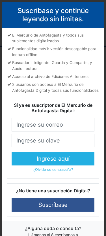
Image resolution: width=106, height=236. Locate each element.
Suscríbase (53, 204)
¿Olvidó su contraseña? (53, 169)
